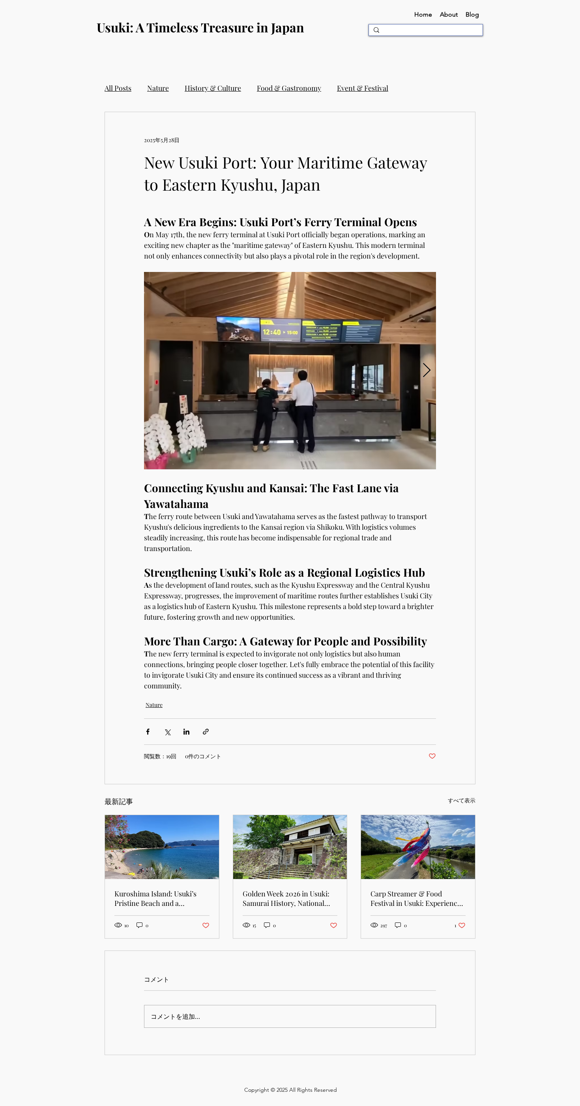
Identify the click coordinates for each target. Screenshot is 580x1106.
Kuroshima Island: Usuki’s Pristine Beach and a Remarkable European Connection (155, 898)
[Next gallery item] (426, 371)
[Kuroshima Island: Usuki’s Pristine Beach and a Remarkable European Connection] (162, 847)
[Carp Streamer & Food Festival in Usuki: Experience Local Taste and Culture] (418, 847)
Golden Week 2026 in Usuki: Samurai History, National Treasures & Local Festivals (286, 898)
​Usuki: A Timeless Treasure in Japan (200, 27)
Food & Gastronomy (289, 88)
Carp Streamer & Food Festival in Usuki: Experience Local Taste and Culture (415, 898)
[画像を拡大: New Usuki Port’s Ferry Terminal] (290, 370)
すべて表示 (461, 800)
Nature (158, 88)
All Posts (118, 88)
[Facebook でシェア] (148, 731)
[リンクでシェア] (206, 731)
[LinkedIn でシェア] (186, 731)
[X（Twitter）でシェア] (167, 731)
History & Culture (213, 88)
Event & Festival (362, 88)
